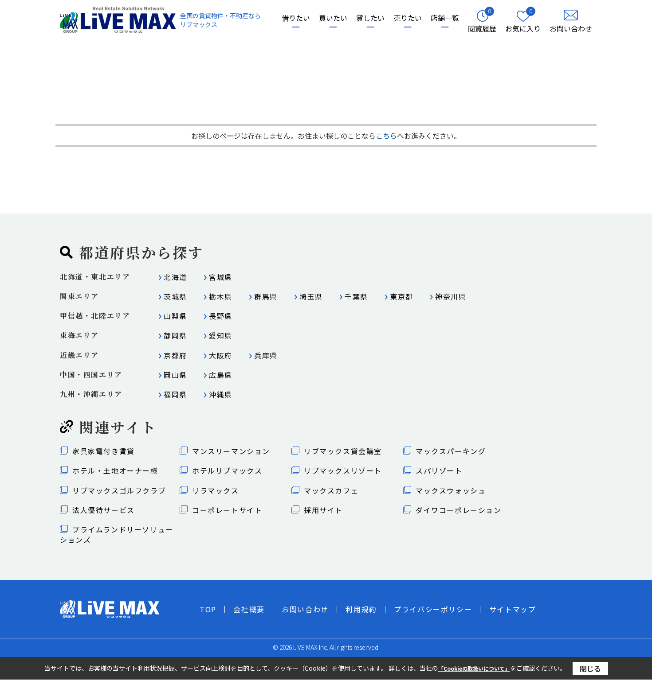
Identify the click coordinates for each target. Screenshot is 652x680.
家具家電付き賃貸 (103, 451)
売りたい (407, 18)
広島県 (220, 374)
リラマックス (215, 490)
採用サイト (323, 510)
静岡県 (175, 335)
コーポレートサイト (227, 510)
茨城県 (175, 296)
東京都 (401, 296)
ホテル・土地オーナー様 (115, 470)
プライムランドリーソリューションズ (116, 534)
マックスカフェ (331, 490)
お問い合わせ (305, 609)
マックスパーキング (451, 451)
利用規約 (361, 609)
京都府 (175, 355)
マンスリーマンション (231, 451)
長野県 (220, 316)
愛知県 (220, 335)
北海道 (175, 277)
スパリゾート (439, 470)
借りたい (296, 18)
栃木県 (220, 296)
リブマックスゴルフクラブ (119, 490)
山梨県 (175, 316)
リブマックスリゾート (343, 470)
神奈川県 (450, 296)
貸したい (370, 18)
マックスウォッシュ (451, 490)
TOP (208, 609)
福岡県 (175, 394)
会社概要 (248, 609)
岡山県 (175, 374)
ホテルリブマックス (227, 470)
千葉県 (356, 296)
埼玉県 (311, 296)
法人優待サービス (103, 510)
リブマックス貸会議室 (343, 451)
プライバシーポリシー (433, 609)
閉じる (590, 668)
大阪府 (220, 355)
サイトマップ (512, 609)
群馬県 (266, 296)
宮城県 (220, 277)
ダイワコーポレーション (459, 510)
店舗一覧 (445, 18)
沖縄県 (220, 394)
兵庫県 (266, 355)
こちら (386, 135)
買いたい (333, 18)
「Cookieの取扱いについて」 (474, 668)
